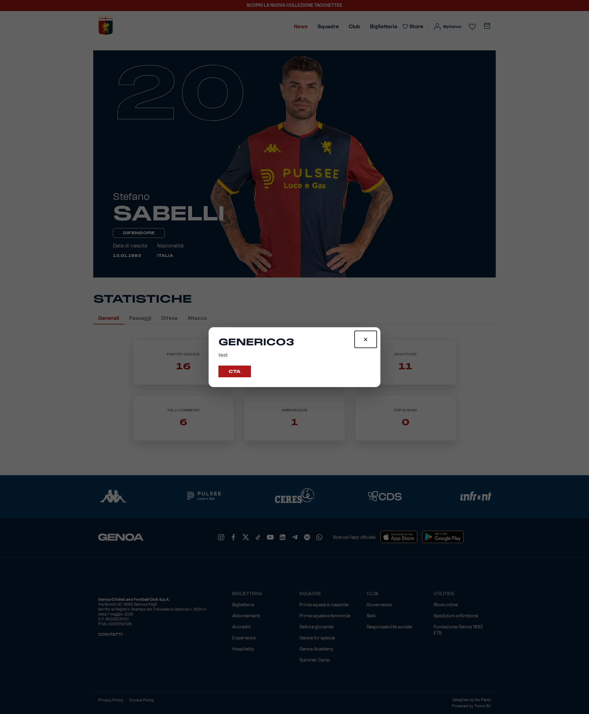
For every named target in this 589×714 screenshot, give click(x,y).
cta (235, 371)
